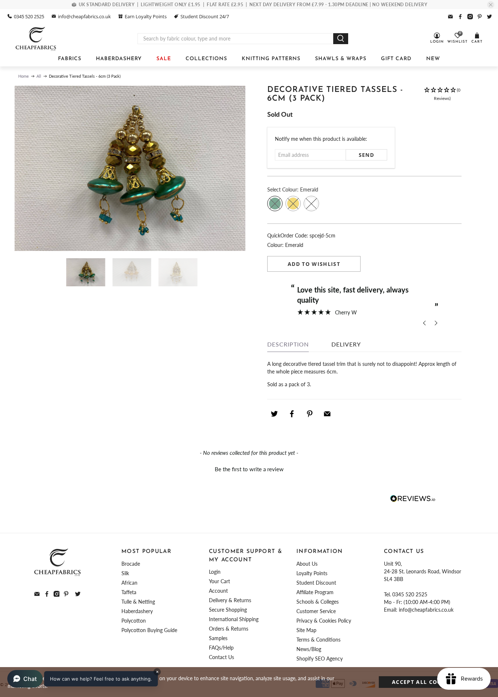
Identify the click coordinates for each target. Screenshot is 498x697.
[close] (490, 4)
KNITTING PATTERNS (271, 59)
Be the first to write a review (249, 469)
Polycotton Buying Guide (149, 630)
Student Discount (316, 583)
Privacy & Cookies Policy (323, 620)
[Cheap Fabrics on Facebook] (460, 16)
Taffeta (128, 592)
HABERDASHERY (119, 59)
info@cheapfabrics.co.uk (84, 16)
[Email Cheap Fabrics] (450, 16)
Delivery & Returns (230, 600)
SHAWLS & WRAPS (340, 59)
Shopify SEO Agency (319, 658)
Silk (125, 573)
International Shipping (233, 619)
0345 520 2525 (29, 16)
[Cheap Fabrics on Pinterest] (479, 16)
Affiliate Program (315, 592)
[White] (311, 203)
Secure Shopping (228, 610)
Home (23, 76)
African (129, 583)
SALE (163, 59)
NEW (433, 59)
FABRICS (69, 59)
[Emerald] (275, 203)
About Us (307, 564)
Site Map (306, 630)
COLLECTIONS (206, 59)
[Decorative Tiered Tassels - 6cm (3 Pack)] (130, 168)
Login (215, 572)
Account (218, 591)
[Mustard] (293, 203)
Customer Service (316, 611)
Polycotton (133, 620)
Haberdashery (137, 611)
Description (288, 344)
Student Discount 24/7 (204, 16)
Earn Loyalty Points (146, 16)
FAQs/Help (221, 647)
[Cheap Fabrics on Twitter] (489, 16)
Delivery (346, 344)
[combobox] (235, 38)
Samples (218, 638)
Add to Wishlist (314, 263)
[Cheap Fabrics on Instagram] (470, 16)
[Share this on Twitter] (274, 414)
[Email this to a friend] (327, 414)
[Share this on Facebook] (292, 414)
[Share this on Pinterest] (309, 414)
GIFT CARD (396, 59)
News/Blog (308, 649)
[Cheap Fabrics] (36, 38)
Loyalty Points (311, 573)
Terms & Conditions (318, 639)
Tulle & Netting (138, 602)
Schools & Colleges (317, 602)
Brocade (130, 564)
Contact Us (221, 657)
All (38, 76)
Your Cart (219, 581)
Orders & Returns (228, 629)
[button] (442, 98)
